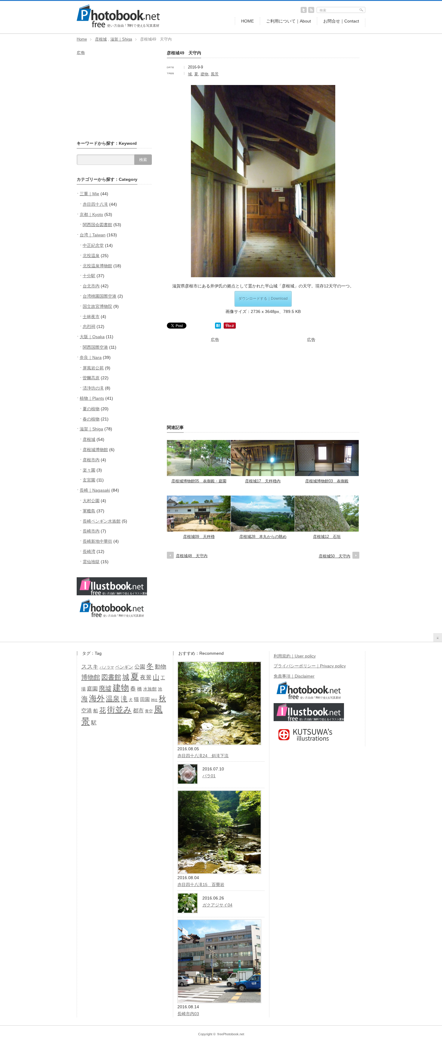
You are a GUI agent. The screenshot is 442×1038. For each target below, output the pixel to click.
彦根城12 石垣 (327, 536)
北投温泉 (91, 255)
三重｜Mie (89, 193)
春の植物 (91, 419)
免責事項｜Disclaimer (294, 676)
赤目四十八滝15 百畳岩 (200, 884)
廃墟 (105, 688)
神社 (154, 700)
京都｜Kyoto (91, 214)
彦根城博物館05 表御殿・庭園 (198, 481)
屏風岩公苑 (93, 368)
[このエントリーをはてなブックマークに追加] (218, 327)
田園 (145, 699)
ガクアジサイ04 (217, 905)
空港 (86, 711)
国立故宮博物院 (97, 306)
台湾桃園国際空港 (99, 296)
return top (437, 637)
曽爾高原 (91, 377)
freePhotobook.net (230, 1034)
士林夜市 (91, 316)
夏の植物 (91, 408)
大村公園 (91, 500)
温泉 (113, 699)
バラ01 (209, 775)
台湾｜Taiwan (93, 234)
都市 (138, 711)
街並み (119, 709)
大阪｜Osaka (92, 336)
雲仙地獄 (91, 561)
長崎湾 (89, 551)
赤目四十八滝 (95, 204)
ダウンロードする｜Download (263, 298)
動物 (160, 666)
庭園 (92, 689)
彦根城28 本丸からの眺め (263, 536)
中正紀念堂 (93, 245)
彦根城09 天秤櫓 (199, 536)
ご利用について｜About (288, 21)
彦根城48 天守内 (191, 556)
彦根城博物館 (95, 449)
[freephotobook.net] (118, 26)
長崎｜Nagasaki (95, 490)
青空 (149, 711)
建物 (204, 74)
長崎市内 (91, 531)
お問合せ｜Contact (341, 21)
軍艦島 (89, 510)
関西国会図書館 (97, 224)
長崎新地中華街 (97, 541)
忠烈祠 (89, 326)
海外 (97, 698)
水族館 (150, 689)
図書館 (111, 677)
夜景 (146, 677)
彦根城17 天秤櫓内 (263, 481)
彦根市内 (91, 459)
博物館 (90, 677)
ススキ (89, 666)
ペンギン (124, 667)
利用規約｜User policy (295, 656)
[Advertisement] (215, 380)
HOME (247, 21)
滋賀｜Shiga (121, 39)
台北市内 (91, 286)
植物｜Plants (92, 398)
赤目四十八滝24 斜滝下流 (203, 755)
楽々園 (89, 470)
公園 (139, 667)
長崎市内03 (188, 1013)
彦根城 (101, 39)
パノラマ (107, 667)
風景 (215, 74)
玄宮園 (89, 480)
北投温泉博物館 (97, 265)
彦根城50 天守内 (334, 556)
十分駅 (89, 275)
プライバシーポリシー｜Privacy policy (310, 665)
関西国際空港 (95, 347)
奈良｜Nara (91, 357)
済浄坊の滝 (93, 388)
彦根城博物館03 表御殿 (326, 481)
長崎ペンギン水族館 (102, 521)
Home (82, 39)
